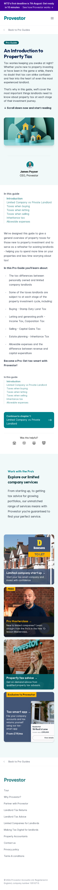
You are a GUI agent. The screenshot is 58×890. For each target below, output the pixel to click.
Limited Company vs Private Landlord (29, 202)
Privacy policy (11, 849)
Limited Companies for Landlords (21, 823)
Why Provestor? (12, 797)
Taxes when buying (18, 206)
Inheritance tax (16, 217)
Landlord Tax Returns (15, 810)
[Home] (15, 18)
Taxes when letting (18, 210)
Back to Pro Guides (19, 29)
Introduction (15, 198)
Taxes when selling (18, 213)
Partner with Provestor (16, 803)
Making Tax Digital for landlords (21, 829)
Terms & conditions (14, 856)
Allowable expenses (18, 221)
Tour (6, 790)
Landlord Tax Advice (15, 816)
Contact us (10, 842)
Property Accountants (16, 836)
